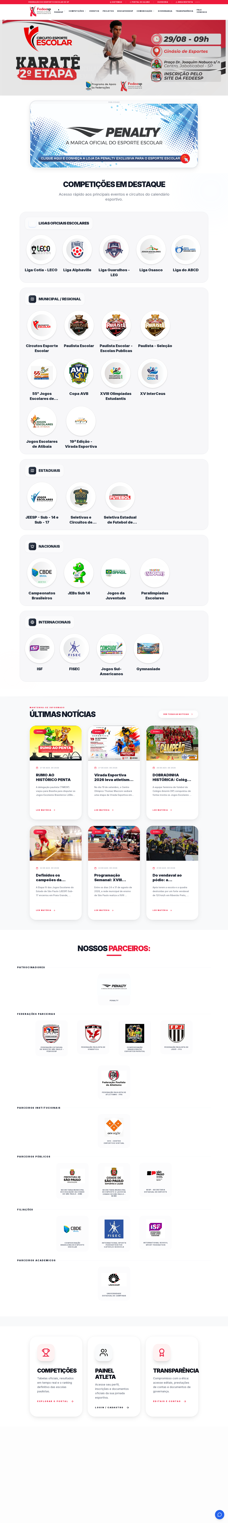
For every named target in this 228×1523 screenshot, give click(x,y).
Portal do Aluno (141, 2)
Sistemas (117, 2)
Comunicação (144, 11)
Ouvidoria (162, 2)
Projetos (108, 11)
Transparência (184, 11)
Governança (165, 11)
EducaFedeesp (125, 11)
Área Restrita (185, 2)
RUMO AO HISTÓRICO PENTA (53, 777)
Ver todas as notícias (176, 714)
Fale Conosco (202, 11)
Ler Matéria (43, 810)
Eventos (94, 11)
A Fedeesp (58, 11)
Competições (76, 11)
